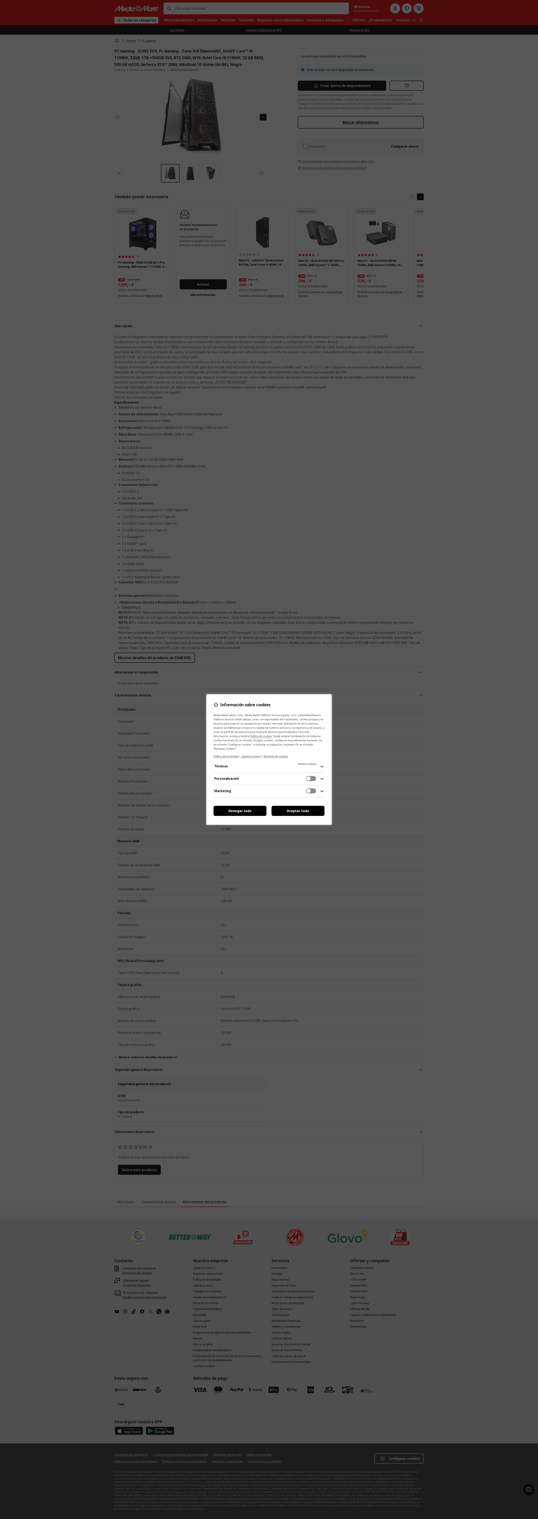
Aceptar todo (298, 811)
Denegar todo (240, 811)
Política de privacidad (226, 756)
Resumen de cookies (276, 756)
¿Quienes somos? (251, 756)
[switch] (311, 778)
